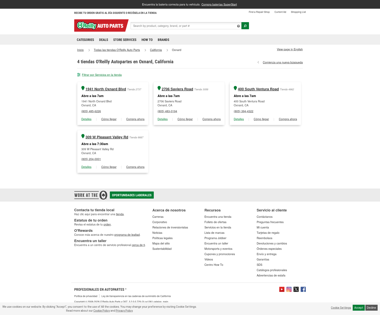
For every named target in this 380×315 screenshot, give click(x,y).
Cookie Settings (341, 307)
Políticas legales (162, 238)
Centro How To (213, 265)
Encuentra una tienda (217, 217)
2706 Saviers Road (177, 89)
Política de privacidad (85, 296)
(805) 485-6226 (91, 111)
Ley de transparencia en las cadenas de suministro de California (136, 296)
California (156, 50)
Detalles (86, 119)
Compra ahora (135, 119)
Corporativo (159, 222)
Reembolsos (264, 238)
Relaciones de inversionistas (170, 227)
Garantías (263, 259)
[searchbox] (186, 25)
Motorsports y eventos (218, 249)
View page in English (290, 49)
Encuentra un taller (216, 243)
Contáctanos (265, 217)
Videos (208, 259)
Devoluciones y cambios (272, 243)
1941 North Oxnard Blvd (106, 89)
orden (107, 224)
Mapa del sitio (161, 243)
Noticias (157, 233)
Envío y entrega (266, 254)
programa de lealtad (127, 235)
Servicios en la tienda (217, 227)
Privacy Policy (124, 310)
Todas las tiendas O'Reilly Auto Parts (117, 50)
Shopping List (298, 11)
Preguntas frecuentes (270, 222)
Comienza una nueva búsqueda (283, 62)
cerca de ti (138, 245)
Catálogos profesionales (272, 270)
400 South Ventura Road (258, 89)
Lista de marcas (214, 233)
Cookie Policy (101, 310)
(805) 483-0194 (167, 111)
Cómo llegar (109, 119)
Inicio (80, 50)
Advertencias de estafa (271, 275)
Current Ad (280, 11)
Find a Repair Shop (259, 11)
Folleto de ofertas (215, 222)
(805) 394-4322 (243, 111)
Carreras (157, 217)
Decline (371, 307)
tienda (120, 214)
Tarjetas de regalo (268, 233)
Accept (358, 307)
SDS (259, 265)
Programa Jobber (215, 238)
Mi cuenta (263, 227)
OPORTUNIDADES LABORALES (132, 195)
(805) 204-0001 (91, 159)
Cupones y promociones (219, 254)
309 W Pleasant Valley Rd (107, 137)
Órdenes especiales (269, 249)
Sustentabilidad (162, 249)
